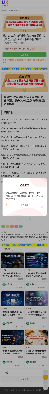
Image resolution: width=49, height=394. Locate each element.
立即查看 (24, 205)
